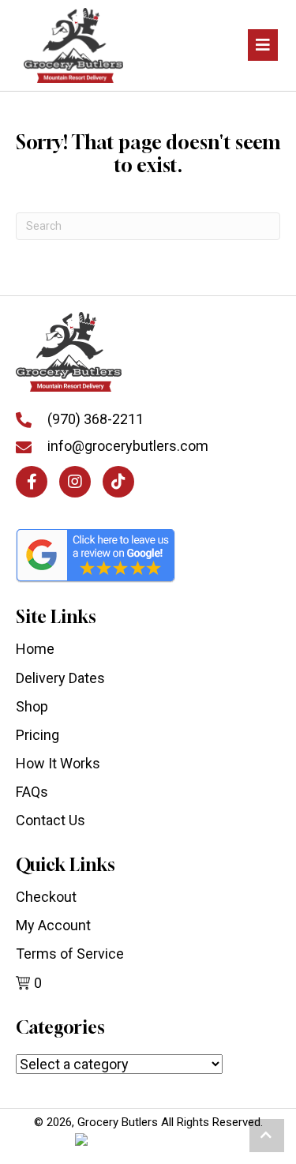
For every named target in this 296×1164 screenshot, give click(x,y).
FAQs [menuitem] (32, 791)
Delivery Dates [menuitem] (60, 678)
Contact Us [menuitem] (50, 820)
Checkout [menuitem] (46, 896)
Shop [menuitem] (32, 706)
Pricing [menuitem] (37, 735)
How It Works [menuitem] (58, 763)
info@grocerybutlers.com (127, 445)
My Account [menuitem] (53, 925)
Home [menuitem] (35, 648)
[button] (31, 482)
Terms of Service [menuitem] (70, 953)
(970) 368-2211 (95, 419)
